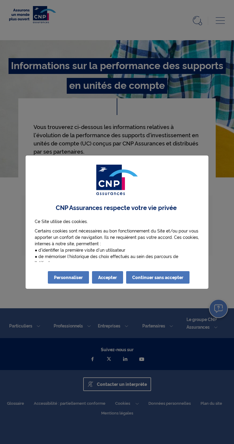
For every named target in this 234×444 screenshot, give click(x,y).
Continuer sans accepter (157, 277)
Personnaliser (68, 277)
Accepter (107, 277)
